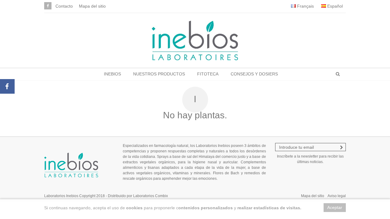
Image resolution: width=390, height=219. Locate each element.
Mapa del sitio (92, 6)
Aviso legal (337, 196)
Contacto (64, 6)
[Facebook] (47, 5)
